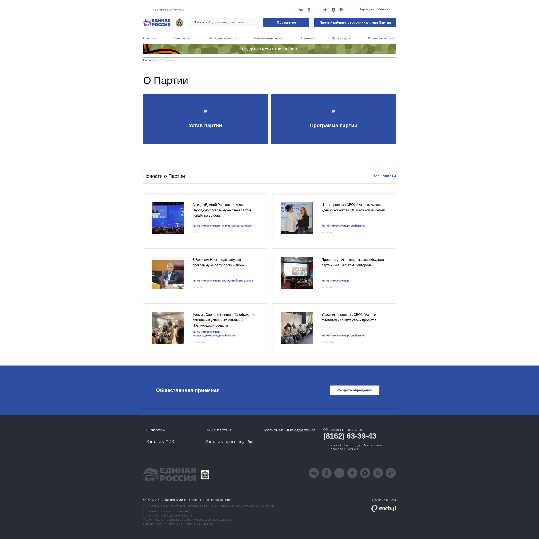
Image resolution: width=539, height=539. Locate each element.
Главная (148, 60)
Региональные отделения (290, 430)
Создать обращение (355, 390)
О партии (149, 38)
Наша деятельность (222, 38)
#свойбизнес (357, 225)
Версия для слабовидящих (376, 9)
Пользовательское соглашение (167, 511)
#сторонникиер (210, 225)
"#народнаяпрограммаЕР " (237, 225)
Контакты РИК (160, 441)
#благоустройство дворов (236, 280)
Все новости (384, 176)
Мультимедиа (341, 38)
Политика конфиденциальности (167, 515)
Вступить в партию (381, 38)
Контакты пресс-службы (229, 441)
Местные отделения (268, 38)
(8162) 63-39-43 (349, 436)
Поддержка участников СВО (269, 49)
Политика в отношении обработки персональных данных (187, 520)
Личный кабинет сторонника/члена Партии (355, 22)
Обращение (286, 22)
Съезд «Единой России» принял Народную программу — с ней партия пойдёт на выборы (222, 210)
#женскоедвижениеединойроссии (213, 335)
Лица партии (182, 38)
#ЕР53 (196, 225)
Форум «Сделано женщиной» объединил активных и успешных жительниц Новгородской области (224, 320)
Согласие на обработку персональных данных (178, 524)
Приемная (307, 38)
